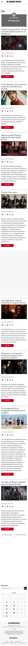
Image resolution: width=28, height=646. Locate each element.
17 (6, 609)
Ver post (7, 76)
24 (7, 612)
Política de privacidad (4, 643)
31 (6, 616)
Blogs (3, 11)
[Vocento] (14, 638)
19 (14, 609)
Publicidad (11, 643)
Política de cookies (22, 643)
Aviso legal (12, 641)
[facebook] (12, 629)
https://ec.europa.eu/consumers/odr (15, 634)
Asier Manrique (13, 17)
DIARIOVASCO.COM (14, 623)
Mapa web (16, 643)
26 (14, 612)
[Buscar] (25, 588)
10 (6, 606)
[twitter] (15, 629)
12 (14, 606)
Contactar (7, 641)
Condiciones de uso (18, 641)
